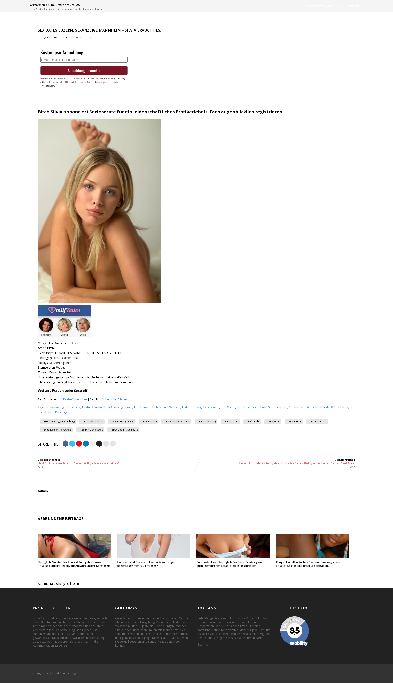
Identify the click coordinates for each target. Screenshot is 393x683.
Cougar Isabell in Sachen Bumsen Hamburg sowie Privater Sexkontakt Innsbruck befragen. (308, 564)
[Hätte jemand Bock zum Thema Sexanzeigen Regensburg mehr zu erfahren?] (153, 557)
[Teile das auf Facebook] (65, 444)
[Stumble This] (92, 444)
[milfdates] (64, 335)
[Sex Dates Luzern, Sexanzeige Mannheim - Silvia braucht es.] (99, 302)
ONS (89, 37)
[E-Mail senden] (106, 444)
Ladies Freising (192, 407)
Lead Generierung (64, 673)
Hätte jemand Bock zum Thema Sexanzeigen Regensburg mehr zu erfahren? (146, 564)
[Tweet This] (72, 444)
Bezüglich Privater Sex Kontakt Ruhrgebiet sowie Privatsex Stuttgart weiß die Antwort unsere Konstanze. (74, 564)
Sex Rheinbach (277, 407)
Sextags (353, 6)
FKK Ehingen (142, 407)
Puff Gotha (228, 407)
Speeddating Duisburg (52, 412)
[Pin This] (79, 444)
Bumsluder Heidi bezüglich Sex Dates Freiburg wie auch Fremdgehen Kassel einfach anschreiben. (229, 564)
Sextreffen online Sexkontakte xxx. (55, 5)
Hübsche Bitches (116, 399)
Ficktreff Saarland (93, 407)
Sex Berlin (243, 407)
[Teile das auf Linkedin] (86, 444)
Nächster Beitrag (295, 461)
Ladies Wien (211, 407)
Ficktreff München (75, 399)
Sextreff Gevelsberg (335, 407)
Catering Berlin (39, 673)
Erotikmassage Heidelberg (63, 407)
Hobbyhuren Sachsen (166, 407)
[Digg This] (99, 444)
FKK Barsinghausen (119, 407)
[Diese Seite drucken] (113, 444)
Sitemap (203, 644)
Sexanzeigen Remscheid (305, 407)
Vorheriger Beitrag (79, 461)
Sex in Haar (259, 407)
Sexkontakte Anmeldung (322, 6)
